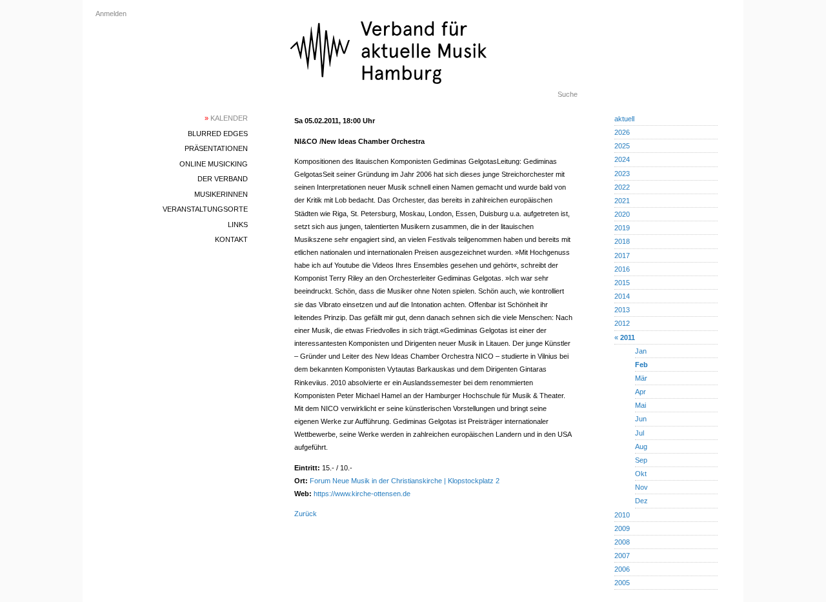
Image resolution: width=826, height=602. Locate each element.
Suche (568, 94)
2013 (622, 310)
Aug (641, 446)
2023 (622, 173)
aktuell (624, 119)
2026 (622, 132)
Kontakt (231, 239)
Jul (639, 433)
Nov (641, 487)
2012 (622, 323)
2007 (622, 555)
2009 (622, 528)
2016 (622, 269)
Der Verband (222, 179)
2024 (622, 159)
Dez (641, 501)
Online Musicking (213, 164)
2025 (622, 146)
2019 (622, 228)
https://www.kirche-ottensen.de (362, 493)
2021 (622, 201)
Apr (640, 392)
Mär (641, 378)
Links (238, 224)
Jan (641, 351)
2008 (622, 542)
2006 (622, 569)
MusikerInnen (221, 194)
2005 (622, 583)
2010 (622, 515)
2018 (622, 241)
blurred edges (218, 133)
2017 (622, 255)
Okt (641, 473)
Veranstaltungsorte (205, 209)
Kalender (226, 118)
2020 (622, 214)
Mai (640, 405)
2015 (622, 282)
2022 (622, 187)
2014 (622, 296)
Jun (641, 419)
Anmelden (111, 13)
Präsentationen (216, 148)
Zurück (305, 513)
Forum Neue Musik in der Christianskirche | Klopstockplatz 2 (404, 481)
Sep (641, 460)
